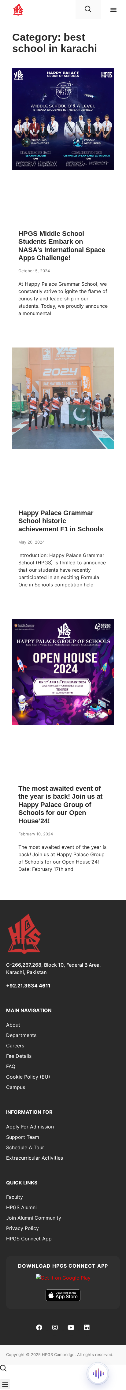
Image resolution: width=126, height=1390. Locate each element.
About (13, 1025)
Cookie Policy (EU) (28, 1077)
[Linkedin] (87, 1328)
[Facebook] (39, 1328)
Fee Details (18, 1056)
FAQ (10, 1066)
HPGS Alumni (21, 1207)
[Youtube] (71, 1328)
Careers (15, 1045)
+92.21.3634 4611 (28, 986)
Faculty (14, 1197)
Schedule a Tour (25, 1147)
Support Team (22, 1137)
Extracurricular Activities (34, 1158)
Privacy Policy (22, 1228)
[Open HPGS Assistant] (98, 1373)
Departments (21, 1035)
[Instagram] (55, 1328)
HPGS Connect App (29, 1239)
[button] (113, 9)
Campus (15, 1087)
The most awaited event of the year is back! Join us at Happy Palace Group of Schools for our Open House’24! (60, 805)
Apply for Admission (30, 1127)
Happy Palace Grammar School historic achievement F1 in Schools (60, 521)
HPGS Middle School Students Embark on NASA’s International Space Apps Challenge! (61, 246)
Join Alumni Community (33, 1218)
